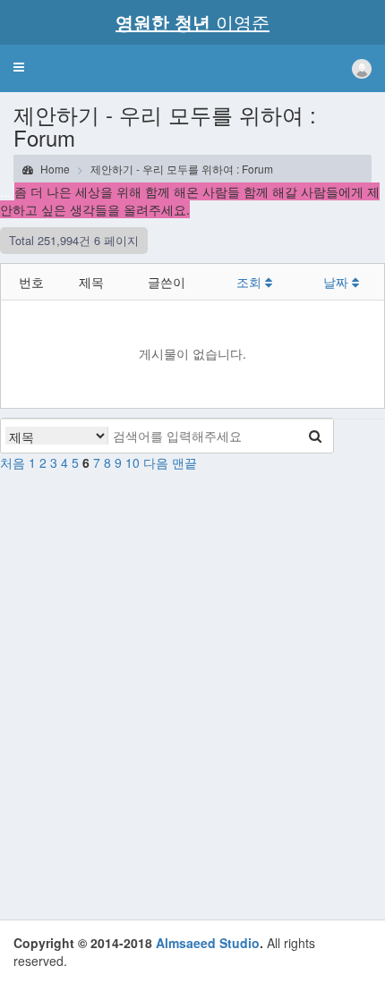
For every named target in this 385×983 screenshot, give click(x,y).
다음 (155, 462)
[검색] (315, 436)
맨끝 (184, 462)
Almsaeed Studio (208, 943)
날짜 (337, 282)
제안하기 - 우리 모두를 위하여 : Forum (181, 168)
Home (54, 168)
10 (132, 462)
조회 (250, 282)
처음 (12, 462)
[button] (19, 67)
